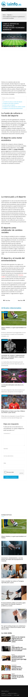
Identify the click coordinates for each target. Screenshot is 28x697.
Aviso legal (16, 695)
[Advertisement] (14, 67)
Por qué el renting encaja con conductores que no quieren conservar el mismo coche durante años (13, 627)
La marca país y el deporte (9, 105)
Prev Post (7, 300)
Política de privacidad (6, 695)
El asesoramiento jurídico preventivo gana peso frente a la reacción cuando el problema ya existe (13, 604)
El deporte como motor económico (11, 103)
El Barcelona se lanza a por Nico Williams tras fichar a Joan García (13, 411)
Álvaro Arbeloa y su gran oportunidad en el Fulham (13, 328)
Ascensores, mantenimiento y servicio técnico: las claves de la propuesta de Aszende (12, 559)
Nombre (6, 448)
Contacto (3, 693)
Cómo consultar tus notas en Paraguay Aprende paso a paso (12, 581)
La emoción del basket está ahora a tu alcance (12, 385)
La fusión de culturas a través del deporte (12, 101)
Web (5, 463)
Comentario (7, 433)
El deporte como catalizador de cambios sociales (14, 106)
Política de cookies (12, 693)
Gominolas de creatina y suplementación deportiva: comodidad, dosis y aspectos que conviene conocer (13, 357)
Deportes (5, 312)
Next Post (20, 300)
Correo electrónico (8, 456)
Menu (4, 9)
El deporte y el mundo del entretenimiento (13, 108)
